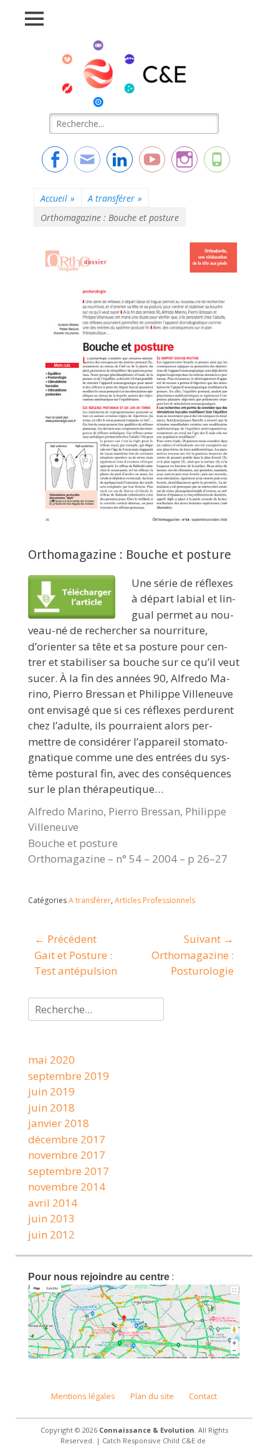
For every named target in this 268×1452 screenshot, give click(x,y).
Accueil (58, 198)
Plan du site (152, 1396)
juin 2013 (51, 1218)
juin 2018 (51, 1107)
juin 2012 (51, 1234)
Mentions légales (83, 1396)
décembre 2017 (66, 1139)
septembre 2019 (68, 1076)
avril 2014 (52, 1203)
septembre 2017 (68, 1171)
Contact (203, 1396)
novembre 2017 (66, 1155)
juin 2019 (51, 1091)
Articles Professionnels (155, 900)
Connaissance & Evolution (146, 1430)
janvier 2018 (58, 1123)
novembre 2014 (66, 1186)
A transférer (115, 198)
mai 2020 (51, 1059)
